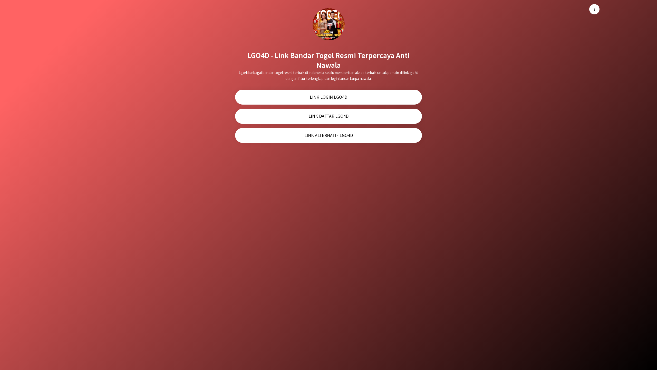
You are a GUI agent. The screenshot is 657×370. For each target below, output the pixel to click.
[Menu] (594, 9)
